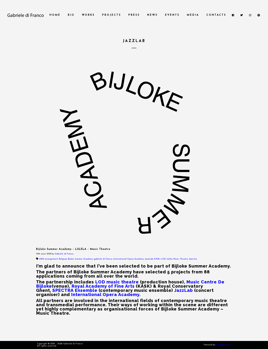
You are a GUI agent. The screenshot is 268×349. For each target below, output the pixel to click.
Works (88, 15)
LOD (163, 259)
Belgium (63, 259)
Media (193, 15)
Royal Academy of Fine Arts (103, 286)
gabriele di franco (103, 259)
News (152, 15)
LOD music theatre (117, 282)
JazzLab (149, 259)
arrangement (51, 259)
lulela (169, 259)
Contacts (216, 15)
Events (172, 15)
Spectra (193, 259)
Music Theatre (180, 259)
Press (134, 15)
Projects (111, 15)
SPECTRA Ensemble (74, 290)
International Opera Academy (128, 259)
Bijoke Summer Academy (80, 259)
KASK (157, 259)
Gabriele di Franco (64, 254)
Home (55, 15)
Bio (71, 15)
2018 (41, 259)
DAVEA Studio (223, 345)
